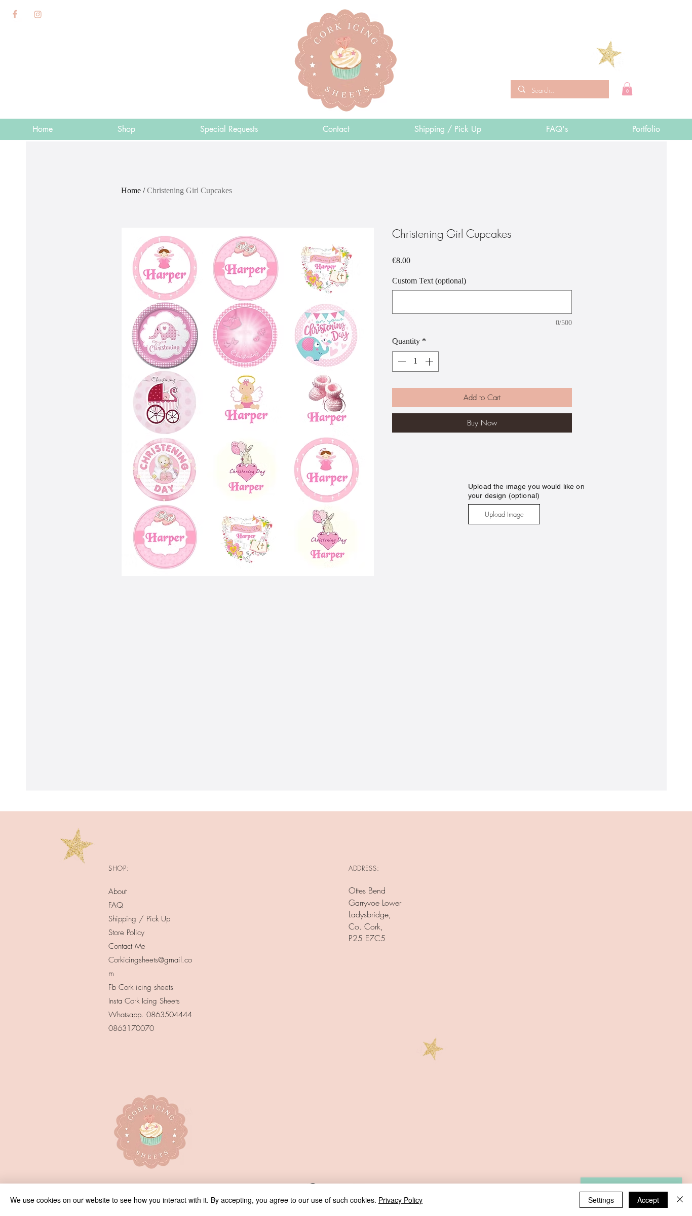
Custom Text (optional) (429, 280)
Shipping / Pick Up (140, 919)
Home (131, 190)
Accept (648, 1200)
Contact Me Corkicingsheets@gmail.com (150, 960)
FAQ (115, 905)
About (117, 891)
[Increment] (430, 361)
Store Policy (126, 932)
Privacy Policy (400, 1200)
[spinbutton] (415, 361)
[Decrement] (401, 361)
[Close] (680, 1200)
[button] (627, 88)
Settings (601, 1200)
